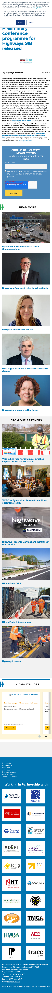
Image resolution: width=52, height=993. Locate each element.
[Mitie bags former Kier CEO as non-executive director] (26, 349)
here (19, 139)
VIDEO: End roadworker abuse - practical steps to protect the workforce (23, 460)
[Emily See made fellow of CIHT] (26, 310)
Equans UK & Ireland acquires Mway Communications (20, 248)
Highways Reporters (14, 73)
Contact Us (6, 763)
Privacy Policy (36, 8)
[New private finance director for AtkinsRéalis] (26, 269)
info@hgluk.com (13, 981)
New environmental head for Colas (19, 410)
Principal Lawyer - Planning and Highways (21, 703)
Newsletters (7, 765)
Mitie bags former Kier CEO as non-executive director (25, 370)
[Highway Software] (26, 642)
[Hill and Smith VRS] (26, 564)
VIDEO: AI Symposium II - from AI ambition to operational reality (25, 502)
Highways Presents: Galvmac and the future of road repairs (25, 543)
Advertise (6, 770)
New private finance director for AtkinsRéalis (25, 288)
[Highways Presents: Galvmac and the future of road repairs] (26, 522)
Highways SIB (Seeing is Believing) (23, 120)
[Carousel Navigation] (44, 736)
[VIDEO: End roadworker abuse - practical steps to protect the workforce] (26, 439)
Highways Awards (9, 772)
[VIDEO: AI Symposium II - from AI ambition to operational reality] (26, 481)
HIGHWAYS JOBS (28, 685)
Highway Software (11, 661)
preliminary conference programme (16, 79)
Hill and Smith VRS (11, 583)
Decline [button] (31, 22)
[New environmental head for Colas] (26, 390)
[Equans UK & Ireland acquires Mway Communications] (26, 227)
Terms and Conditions (10, 776)
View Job (10, 728)
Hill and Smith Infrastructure (16, 622)
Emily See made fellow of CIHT (17, 329)
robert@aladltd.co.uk (25, 141)
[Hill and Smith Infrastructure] (26, 603)
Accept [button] (20, 22)
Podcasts (6, 767)
